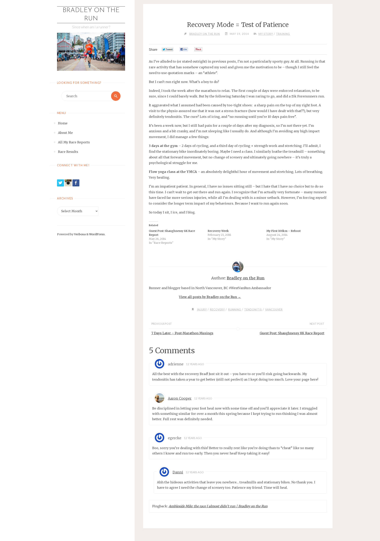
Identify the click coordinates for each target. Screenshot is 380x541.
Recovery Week (218, 231)
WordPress (97, 234)
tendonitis (253, 309)
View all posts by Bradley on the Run (210, 297)
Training (283, 33)
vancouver (274, 309)
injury (202, 309)
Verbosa (79, 234)
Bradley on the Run (91, 14)
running (234, 309)
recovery (217, 309)
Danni (178, 472)
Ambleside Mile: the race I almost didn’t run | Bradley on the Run (218, 506)
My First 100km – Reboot (283, 231)
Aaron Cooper (180, 398)
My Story (265, 33)
